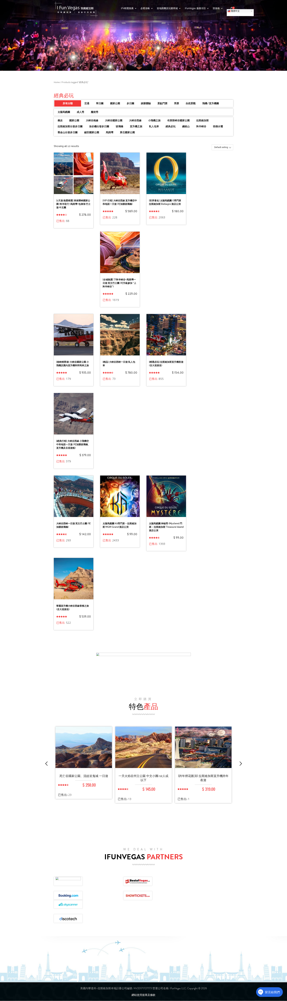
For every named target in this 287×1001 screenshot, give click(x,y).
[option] (83, 767)
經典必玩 (171, 126)
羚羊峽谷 (201, 126)
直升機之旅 (136, 126)
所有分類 (68, 103)
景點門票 (162, 103)
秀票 (176, 103)
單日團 (99, 103)
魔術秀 (94, 112)
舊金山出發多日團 (68, 132)
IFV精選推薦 (127, 8)
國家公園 (115, 103)
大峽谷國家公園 (113, 120)
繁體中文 (235, 11)
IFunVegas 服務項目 (195, 8)
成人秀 (80, 112)
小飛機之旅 (154, 120)
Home (57, 82)
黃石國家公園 (127, 132)
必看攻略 (145, 8)
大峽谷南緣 (92, 120)
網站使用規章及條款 (143, 995)
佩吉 (60, 120)
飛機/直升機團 (210, 103)
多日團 (130, 103)
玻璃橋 (119, 126)
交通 (86, 103)
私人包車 (154, 126)
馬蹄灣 (109, 132)
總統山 (186, 126)
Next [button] (240, 763)
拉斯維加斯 (202, 120)
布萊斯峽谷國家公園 (178, 120)
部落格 (216, 8)
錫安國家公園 (91, 132)
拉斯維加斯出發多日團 (70, 126)
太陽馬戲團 (64, 112)
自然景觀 (191, 103)
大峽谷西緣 (135, 120)
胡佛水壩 (218, 126)
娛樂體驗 (146, 103)
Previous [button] (46, 763)
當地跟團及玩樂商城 (167, 8)
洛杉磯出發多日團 (99, 126)
